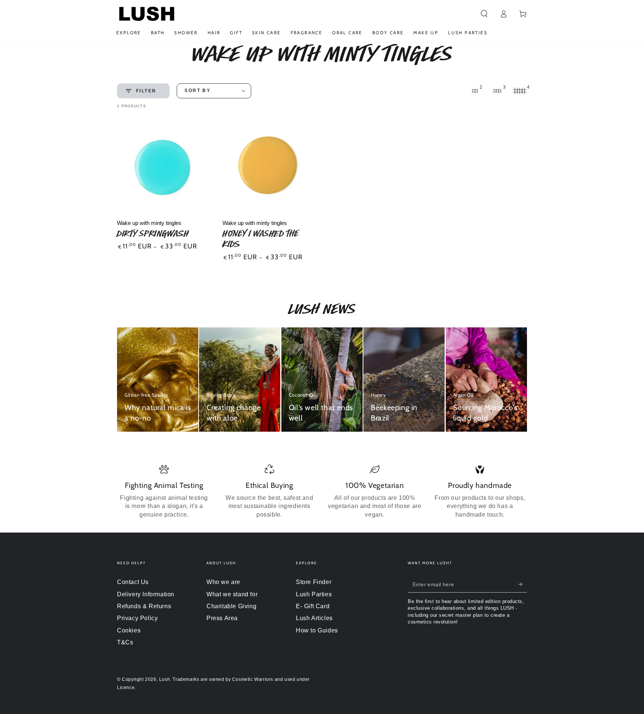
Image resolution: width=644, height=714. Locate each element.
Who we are (223, 582)
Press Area (222, 618)
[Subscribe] (522, 584)
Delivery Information (145, 594)
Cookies (129, 630)
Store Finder (313, 582)
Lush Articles (314, 618)
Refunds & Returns (144, 606)
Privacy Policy (137, 618)
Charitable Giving (231, 606)
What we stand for (232, 594)
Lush (164, 679)
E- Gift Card (312, 606)
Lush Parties (314, 594)
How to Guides (317, 630)
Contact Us (133, 582)
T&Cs (125, 642)
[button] (484, 14)
